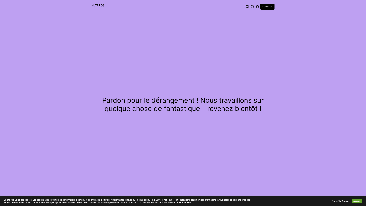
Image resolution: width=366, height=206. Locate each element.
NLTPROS (98, 5)
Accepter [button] (357, 201)
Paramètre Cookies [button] (341, 201)
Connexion (267, 6)
